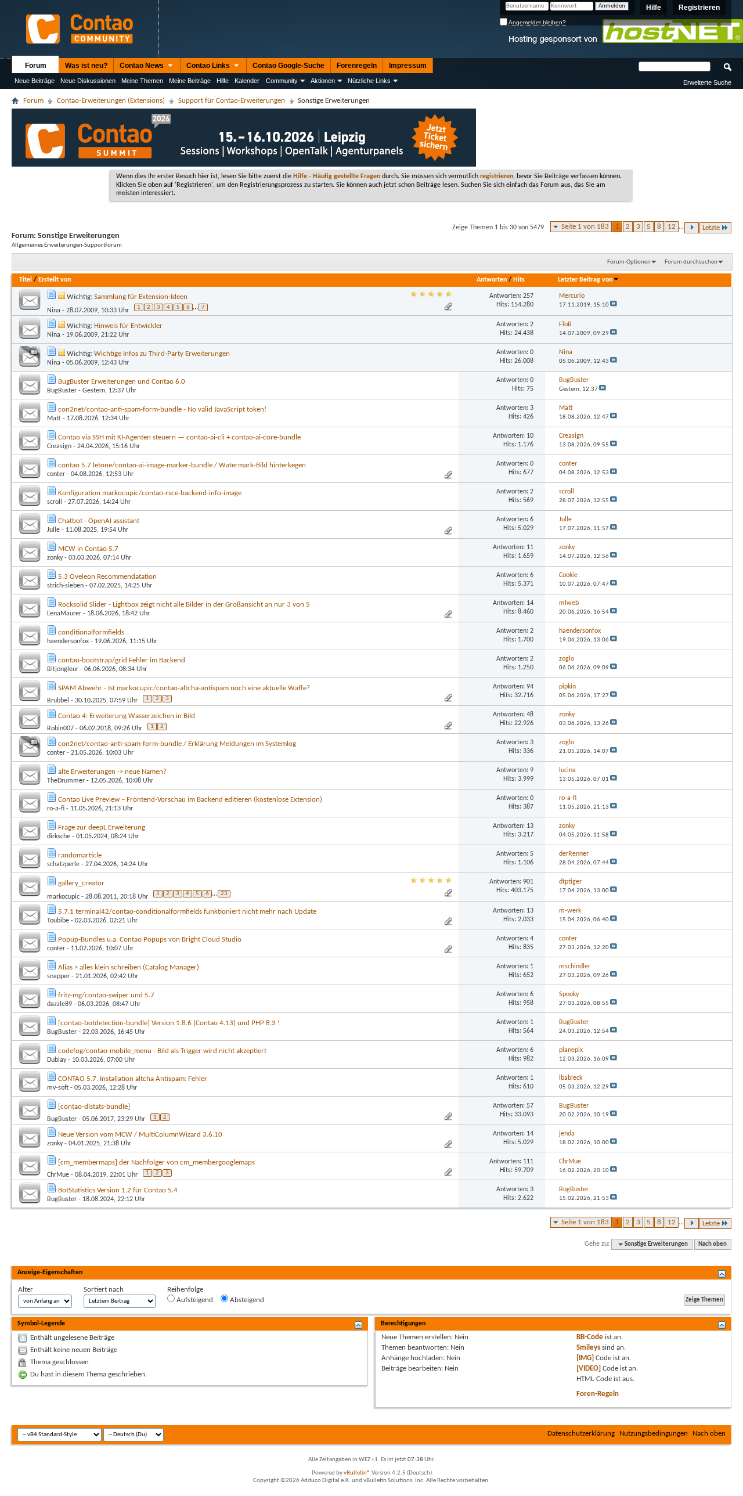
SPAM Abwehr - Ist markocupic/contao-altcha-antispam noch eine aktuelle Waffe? (184, 688)
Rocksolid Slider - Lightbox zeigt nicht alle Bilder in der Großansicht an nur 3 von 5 (184, 604)
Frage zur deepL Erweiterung (101, 827)
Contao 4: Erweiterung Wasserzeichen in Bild (126, 716)
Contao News (142, 66)
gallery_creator (81, 883)
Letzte (711, 228)
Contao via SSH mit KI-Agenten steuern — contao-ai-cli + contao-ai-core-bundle (179, 437)
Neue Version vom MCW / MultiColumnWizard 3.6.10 (140, 1134)
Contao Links (209, 66)
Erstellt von (54, 279)
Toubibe (58, 920)
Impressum (408, 66)
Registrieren (699, 7)
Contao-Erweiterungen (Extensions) (111, 100)
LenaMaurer (64, 613)
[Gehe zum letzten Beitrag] (613, 305)
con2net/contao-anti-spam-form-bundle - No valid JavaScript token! (162, 409)
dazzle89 (59, 1004)
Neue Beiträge (35, 80)
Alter (25, 1289)
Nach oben (712, 1244)
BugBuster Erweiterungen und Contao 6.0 (121, 381)
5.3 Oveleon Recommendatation (107, 577)
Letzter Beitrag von (585, 279)
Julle (53, 530)
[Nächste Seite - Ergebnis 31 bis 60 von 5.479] (691, 227)
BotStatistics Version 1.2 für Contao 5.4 (118, 1190)
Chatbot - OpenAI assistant (98, 521)
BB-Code (589, 1337)
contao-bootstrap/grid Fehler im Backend (121, 660)
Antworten (492, 279)
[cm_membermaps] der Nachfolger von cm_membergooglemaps (156, 1162)
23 (224, 894)
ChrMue (58, 1174)
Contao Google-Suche (288, 66)
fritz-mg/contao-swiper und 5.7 (106, 995)
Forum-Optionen (629, 262)
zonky (55, 557)
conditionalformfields (91, 632)
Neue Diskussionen (88, 80)
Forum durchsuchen (691, 262)
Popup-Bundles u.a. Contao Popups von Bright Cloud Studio (149, 939)
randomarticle (80, 855)
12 (672, 226)
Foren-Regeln (597, 1394)
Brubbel (58, 700)
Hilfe (653, 7)
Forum (35, 66)
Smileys (588, 1347)
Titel (25, 279)
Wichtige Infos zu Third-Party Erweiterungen (162, 354)
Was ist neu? (86, 66)
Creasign (59, 446)
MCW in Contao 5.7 (88, 549)
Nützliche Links (369, 80)
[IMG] (585, 1358)
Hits (519, 279)
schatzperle (63, 864)
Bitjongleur (62, 669)
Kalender (247, 80)
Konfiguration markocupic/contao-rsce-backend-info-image (149, 493)
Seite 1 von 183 (585, 226)
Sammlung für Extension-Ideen (140, 297)
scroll (54, 502)
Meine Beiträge (190, 80)
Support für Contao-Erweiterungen (231, 100)
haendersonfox (68, 641)
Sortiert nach (104, 1289)
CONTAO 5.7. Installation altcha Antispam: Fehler (132, 1079)
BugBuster (62, 390)
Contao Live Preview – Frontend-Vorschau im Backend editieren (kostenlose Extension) (190, 799)
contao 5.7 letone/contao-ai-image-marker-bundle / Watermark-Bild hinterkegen (182, 465)
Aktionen (323, 80)
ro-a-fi (55, 808)
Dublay (56, 1060)
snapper (58, 976)
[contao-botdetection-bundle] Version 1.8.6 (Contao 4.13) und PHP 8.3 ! (169, 1023)
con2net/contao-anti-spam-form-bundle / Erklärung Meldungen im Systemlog (177, 744)
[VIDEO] (588, 1368)
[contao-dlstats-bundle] (94, 1107)
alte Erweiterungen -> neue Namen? (112, 772)
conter (56, 474)
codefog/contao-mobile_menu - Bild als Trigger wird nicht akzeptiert (162, 1051)
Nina (53, 310)
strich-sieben (65, 585)
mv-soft (57, 1087)
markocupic (63, 896)
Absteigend (246, 1300)
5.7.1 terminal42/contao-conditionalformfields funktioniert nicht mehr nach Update (187, 911)
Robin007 (60, 728)
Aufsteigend (194, 1300)
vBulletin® (357, 1473)
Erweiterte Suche (707, 82)
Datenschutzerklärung (581, 1433)
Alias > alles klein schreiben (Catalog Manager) (128, 967)
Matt (54, 418)
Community (282, 80)
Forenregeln (357, 66)
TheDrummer (66, 780)
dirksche (58, 836)
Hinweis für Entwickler (128, 326)
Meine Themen (142, 80)
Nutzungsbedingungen (653, 1433)
